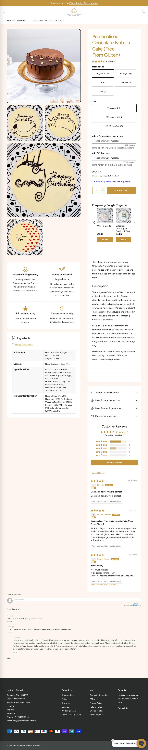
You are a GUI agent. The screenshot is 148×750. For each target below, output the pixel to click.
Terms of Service (97, 715)
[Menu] (4, 12)
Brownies (66, 703)
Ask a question (124, 181)
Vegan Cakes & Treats (71, 715)
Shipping (96, 176)
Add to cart (105, 240)
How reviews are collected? (104, 584)
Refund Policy (96, 707)
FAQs (92, 699)
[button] (99, 61)
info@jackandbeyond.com (24, 720)
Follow (9, 622)
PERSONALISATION (15, 618)
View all (10, 658)
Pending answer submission (34, 619)
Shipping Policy (96, 711)
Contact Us (123, 708)
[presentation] (94, 222)
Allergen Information (24, 344)
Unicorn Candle (104, 226)
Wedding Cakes (69, 711)
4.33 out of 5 (122, 432)
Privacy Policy (96, 703)
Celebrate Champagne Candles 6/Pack (123, 228)
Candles (65, 707)
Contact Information (99, 695)
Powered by (128, 605)
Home (11, 20)
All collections (68, 695)
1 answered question (102, 181)
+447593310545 (21, 717)
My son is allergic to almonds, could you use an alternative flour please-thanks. (40, 629)
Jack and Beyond (19, 746)
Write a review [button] (114, 462)
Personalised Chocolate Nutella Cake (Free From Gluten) (40, 20)
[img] (97, 481)
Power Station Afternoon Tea (83, 3)
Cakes (64, 699)
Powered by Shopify (33, 746)
